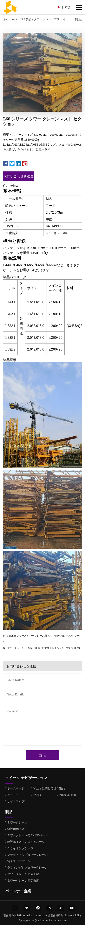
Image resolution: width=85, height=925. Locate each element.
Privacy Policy (73, 915)
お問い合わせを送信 (18, 176)
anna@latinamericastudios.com (47, 920)
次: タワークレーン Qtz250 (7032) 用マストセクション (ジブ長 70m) (41, 648)
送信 (42, 755)
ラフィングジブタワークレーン (27, 867)
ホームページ (14, 19)
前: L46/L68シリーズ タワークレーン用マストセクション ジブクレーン (41, 638)
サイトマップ (16, 801)
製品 (28, 19)
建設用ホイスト (17, 829)
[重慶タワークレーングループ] (15, 7)
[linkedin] (49, 908)
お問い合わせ (68, 795)
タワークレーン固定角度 (23, 880)
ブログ (37, 795)
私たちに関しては (44, 788)
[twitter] (27, 908)
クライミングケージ (20, 848)
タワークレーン (17, 822)
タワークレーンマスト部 (50, 19)
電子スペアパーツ (18, 861)
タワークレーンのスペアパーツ (27, 835)
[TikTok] (60, 908)
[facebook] (15, 908)
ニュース (13, 795)
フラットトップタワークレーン (27, 855)
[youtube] (72, 908)
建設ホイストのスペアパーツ (26, 842)
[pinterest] (38, 908)
